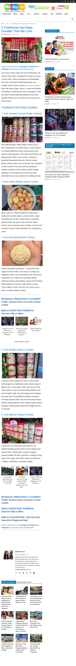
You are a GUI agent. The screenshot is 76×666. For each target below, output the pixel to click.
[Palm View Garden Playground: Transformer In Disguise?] (21, 321)
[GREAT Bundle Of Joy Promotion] (36, 321)
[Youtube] (73, 1)
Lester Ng (47, 103)
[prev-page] (2, 656)
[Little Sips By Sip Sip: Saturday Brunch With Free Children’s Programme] (36, 638)
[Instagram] (65, 1)
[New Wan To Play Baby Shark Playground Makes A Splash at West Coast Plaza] (22, 638)
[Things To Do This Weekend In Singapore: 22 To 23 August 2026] (7, 321)
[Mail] (24, 573)
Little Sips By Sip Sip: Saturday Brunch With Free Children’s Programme (35, 648)
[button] (72, 18)
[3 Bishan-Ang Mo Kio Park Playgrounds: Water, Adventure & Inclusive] (7, 638)
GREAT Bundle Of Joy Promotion (57, 59)
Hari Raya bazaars (33, 85)
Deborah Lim (7, 34)
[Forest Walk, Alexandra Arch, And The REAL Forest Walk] (7, 471)
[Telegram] (31, 539)
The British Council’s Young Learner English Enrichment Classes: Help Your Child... (59, 99)
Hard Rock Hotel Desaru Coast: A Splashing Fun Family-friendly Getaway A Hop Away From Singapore (6, 602)
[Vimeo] (71, 1)
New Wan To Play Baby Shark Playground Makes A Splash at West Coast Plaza (22, 648)
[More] (35, 539)
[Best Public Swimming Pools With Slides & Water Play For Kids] (36, 615)
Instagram (24, 67)
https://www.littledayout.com (21, 554)
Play (8, 24)
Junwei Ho (47, 179)
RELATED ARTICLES (9, 582)
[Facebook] (62, 1)
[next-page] (6, 656)
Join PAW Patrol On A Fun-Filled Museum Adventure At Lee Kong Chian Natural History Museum (36, 600)
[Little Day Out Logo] (14, 8)
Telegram (5, 69)
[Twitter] (68, 1)
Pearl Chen (48, 137)
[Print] (26, 539)
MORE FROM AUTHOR (24, 582)
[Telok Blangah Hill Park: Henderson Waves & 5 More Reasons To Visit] (22, 590)
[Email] (22, 539)
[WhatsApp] (17, 539)
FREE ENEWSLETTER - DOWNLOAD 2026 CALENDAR (58, 145)
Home (3, 24)
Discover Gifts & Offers (12, 313)
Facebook (32, 67)
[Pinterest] (12, 539)
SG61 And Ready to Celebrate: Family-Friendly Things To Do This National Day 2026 (7, 625)
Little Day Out (49, 61)
